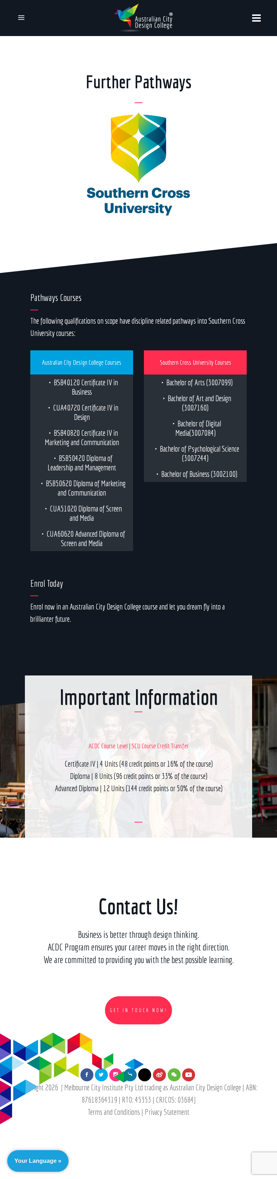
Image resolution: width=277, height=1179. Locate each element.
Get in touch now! (138, 1010)
